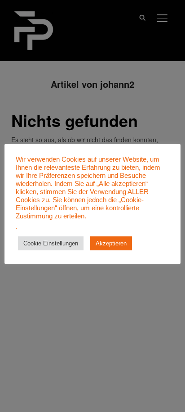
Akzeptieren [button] (111, 243)
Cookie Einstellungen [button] (50, 243)
